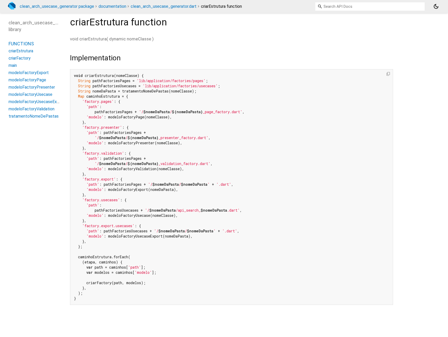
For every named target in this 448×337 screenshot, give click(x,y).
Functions (21, 43)
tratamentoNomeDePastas (34, 115)
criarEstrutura (21, 50)
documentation (112, 6)
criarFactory (20, 57)
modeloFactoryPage (27, 79)
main (13, 65)
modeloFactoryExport (29, 72)
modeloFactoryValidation (31, 108)
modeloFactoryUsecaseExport (37, 101)
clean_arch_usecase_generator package (57, 6)
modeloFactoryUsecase (30, 94)
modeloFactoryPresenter (32, 86)
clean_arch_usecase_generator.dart (164, 6)
